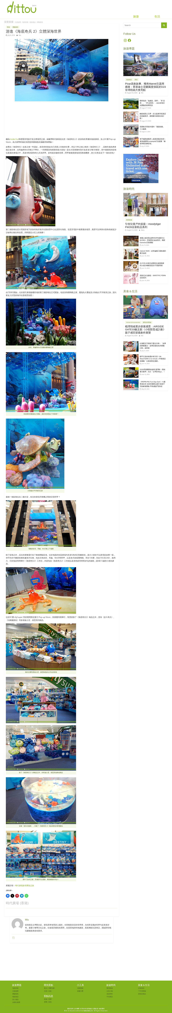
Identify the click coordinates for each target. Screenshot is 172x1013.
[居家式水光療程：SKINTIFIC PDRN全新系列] (131, 274)
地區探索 (25, 22)
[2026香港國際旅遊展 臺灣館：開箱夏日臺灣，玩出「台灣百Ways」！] (131, 368)
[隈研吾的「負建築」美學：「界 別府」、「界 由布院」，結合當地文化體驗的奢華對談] (131, 100)
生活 (157, 16)
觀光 (45, 988)
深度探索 (8, 22)
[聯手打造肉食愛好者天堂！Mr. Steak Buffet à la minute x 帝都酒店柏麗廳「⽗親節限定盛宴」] (131, 355)
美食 (49, 991)
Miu (20, 35)
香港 (8, 27)
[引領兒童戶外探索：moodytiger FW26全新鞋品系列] (145, 194)
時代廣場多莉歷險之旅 (24, 885)
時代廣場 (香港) (17, 903)
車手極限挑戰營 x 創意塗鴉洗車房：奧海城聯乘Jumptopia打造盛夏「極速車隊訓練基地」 (153, 141)
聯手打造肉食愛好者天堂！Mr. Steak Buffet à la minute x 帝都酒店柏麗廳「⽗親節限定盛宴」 (153, 359)
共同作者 (83, 1009)
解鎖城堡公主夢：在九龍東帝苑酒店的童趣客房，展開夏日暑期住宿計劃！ (153, 116)
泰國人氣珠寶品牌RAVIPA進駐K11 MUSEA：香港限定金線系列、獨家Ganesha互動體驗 (152, 240)
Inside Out (14, 139)
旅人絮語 (15, 999)
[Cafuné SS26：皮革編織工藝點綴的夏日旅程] (131, 250)
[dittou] (21, 1)
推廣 (49, 999)
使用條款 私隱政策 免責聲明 (95, 1009)
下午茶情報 (142, 991)
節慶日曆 (80, 991)
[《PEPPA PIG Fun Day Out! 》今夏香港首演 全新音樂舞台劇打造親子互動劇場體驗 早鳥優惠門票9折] (131, 381)
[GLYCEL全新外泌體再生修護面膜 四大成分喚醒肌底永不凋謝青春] (131, 262)
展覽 (45, 1002)
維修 (45, 999)
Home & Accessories (133, 322)
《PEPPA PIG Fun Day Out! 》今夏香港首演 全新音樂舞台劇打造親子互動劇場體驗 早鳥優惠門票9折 (152, 384)
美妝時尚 (110, 994)
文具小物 (110, 991)
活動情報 (80, 988)
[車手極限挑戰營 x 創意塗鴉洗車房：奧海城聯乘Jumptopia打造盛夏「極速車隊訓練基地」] (131, 138)
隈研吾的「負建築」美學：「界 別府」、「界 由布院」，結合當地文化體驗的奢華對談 (152, 103)
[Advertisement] (61, 120)
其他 (49, 1002)
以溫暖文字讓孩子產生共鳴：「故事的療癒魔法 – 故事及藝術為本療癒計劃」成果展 (153, 345)
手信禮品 (110, 997)
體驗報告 (40, 22)
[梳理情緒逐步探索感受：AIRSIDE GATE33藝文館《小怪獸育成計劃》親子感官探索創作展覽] (145, 297)
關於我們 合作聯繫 (73, 1009)
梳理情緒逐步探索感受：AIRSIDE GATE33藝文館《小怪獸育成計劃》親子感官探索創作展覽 (145, 329)
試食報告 (141, 988)
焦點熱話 (33, 22)
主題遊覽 (18, 22)
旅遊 (136, 16)
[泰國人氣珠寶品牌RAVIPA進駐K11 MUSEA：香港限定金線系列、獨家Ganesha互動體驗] (131, 237)
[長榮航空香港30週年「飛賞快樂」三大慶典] (131, 126)
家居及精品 (142, 994)
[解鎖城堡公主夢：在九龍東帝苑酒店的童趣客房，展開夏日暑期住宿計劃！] (131, 113)
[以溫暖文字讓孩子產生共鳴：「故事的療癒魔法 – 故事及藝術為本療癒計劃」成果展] (131, 342)
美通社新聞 (16, 1002)
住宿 (45, 991)
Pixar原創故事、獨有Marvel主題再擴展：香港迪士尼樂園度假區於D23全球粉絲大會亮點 (145, 86)
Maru (142, 230)
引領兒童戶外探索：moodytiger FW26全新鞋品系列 (143, 225)
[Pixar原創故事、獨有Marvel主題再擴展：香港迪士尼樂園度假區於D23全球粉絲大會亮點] (145, 54)
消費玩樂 (51, 988)
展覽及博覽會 (147, 322)
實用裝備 (129, 220)
